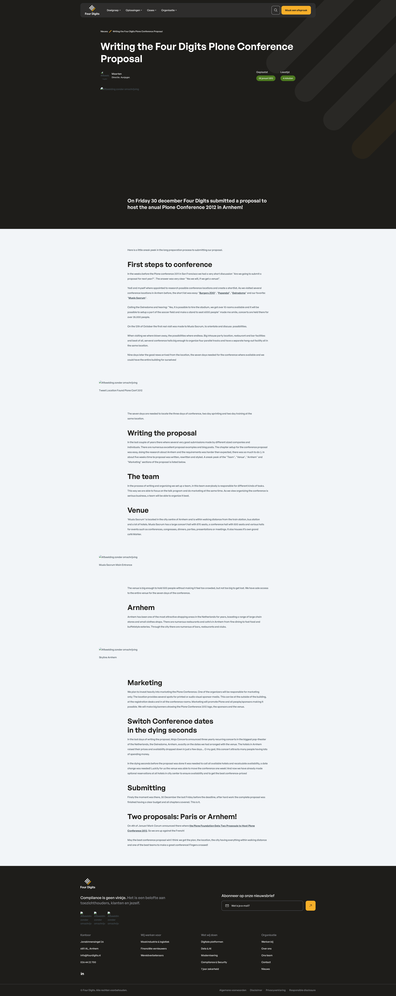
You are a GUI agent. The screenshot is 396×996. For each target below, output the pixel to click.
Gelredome (238, 292)
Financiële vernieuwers (154, 948)
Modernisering (209, 955)
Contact (266, 962)
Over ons (266, 948)
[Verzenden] (311, 906)
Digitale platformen (212, 941)
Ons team (267, 955)
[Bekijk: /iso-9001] (99, 918)
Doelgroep (113, 10)
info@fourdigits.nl (90, 955)
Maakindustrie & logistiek (155, 941)
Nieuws (104, 31)
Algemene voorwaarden (232, 990)
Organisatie (168, 10)
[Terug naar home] (92, 10)
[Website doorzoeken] (275, 10)
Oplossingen (133, 10)
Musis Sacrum (137, 297)
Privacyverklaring (276, 990)
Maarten (117, 73)
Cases (150, 10)
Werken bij (267, 941)
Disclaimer (256, 990)
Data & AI (206, 948)
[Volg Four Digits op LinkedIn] (82, 973)
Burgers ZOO (207, 292)
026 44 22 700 (88, 962)
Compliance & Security (214, 962)
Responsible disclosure (302, 990)
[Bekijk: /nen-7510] (113, 918)
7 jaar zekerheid (210, 968)
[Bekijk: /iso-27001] (86, 918)
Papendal (223, 292)
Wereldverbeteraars (152, 955)
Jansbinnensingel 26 (92, 941)
